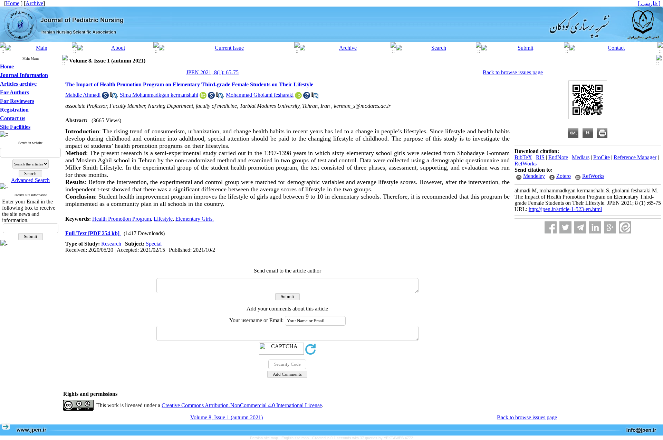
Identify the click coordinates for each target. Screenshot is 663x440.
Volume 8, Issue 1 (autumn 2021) (226, 417)
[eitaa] (625, 227)
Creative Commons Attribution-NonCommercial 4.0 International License (242, 405)
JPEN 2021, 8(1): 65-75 (212, 72)
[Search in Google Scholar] (105, 97)
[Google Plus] (610, 227)
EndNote (558, 157)
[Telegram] (580, 227)
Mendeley (534, 176)
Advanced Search (30, 180)
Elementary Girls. (194, 219)
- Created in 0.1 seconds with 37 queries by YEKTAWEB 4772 (361, 438)
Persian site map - (265, 438)
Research (111, 244)
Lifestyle (163, 219)
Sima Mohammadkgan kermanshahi (159, 95)
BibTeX (523, 157)
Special (154, 244)
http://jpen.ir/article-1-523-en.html (565, 209)
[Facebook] (551, 227)
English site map (295, 438)
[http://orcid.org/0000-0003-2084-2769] (203, 97)
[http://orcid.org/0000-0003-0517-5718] (298, 97)
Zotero (563, 176)
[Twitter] (565, 227)
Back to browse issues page (513, 72)
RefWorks (526, 163)
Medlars (580, 157)
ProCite (601, 157)
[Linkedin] (595, 227)
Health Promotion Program (121, 219)
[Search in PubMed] (113, 97)
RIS (540, 157)
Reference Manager (635, 157)
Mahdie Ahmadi (82, 95)
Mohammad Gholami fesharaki (260, 95)
